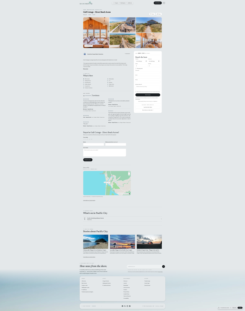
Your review (85, 147)
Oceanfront (87, 86)
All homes (84, 281)
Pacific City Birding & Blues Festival (95, 218)
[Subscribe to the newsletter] (163, 266)
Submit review (88, 159)
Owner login (146, 283)
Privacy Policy (160, 271)
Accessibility (126, 298)
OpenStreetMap (125, 193)
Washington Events (107, 283)
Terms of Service (127, 296)
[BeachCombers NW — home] (86, 3)
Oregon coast (84, 285)
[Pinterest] (130, 306)
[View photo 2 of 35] (122, 24)
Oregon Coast (91, 9)
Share (159, 14)
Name (84, 142)
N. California (84, 289)
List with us (157, 2)
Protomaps (120, 193)
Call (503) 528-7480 (148, 107)
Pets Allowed (87, 82)
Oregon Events (106, 281)
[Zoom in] (129, 172)
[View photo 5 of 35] (149, 40)
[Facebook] (122, 306)
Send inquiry (148, 94)
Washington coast (85, 287)
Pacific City (98, 9)
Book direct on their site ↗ (147, 110)
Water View (111, 84)
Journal (125, 283)
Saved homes (147, 285)
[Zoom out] (129, 174)
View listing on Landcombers (89, 200)
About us (125, 281)
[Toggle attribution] (129, 194)
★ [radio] (84, 139)
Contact (125, 289)
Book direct (128, 53)
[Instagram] (127, 306)
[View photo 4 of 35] (122, 40)
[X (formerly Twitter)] (125, 306)
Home (84, 9)
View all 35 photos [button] (88, 45)
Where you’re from (111, 142)
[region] (107, 183)
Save (153, 14)
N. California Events (107, 285)
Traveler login (147, 281)
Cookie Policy (126, 294)
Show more (85, 68)
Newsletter (126, 285)
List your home (127, 287)
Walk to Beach (88, 84)
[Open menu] (164, 3)
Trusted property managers (87, 291)
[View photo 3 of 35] (149, 24)
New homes (84, 283)
